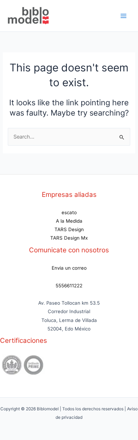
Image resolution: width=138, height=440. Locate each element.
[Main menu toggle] (123, 15)
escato (69, 212)
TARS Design (69, 229)
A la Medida (69, 221)
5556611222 (69, 285)
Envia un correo (69, 268)
